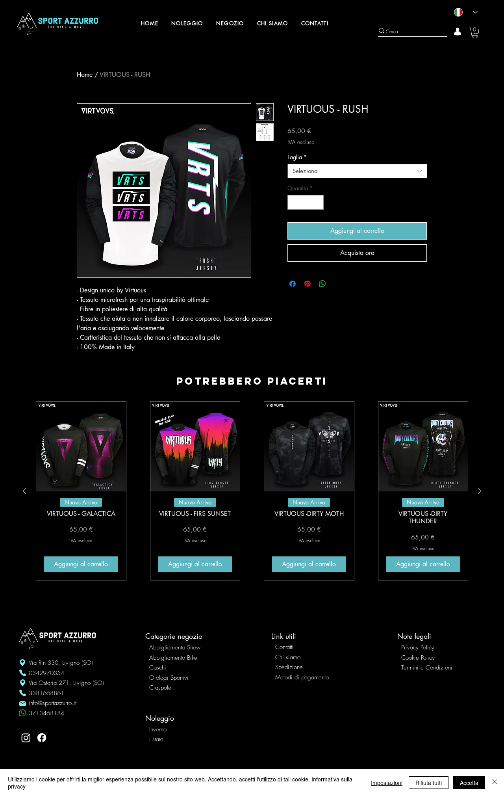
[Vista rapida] (81, 446)
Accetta (469, 783)
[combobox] (357, 171)
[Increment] (317, 202)
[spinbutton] (305, 202)
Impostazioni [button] (386, 783)
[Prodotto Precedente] (24, 491)
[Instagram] (26, 738)
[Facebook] (42, 738)
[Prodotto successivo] (479, 491)
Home (85, 75)
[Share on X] (337, 283)
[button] (475, 32)
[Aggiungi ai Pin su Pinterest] (307, 283)
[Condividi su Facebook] (292, 283)
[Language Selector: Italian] (462, 12)
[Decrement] (293, 202)
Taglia (297, 157)
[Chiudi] (494, 783)
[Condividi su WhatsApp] (322, 283)
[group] (252, 491)
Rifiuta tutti (428, 783)
